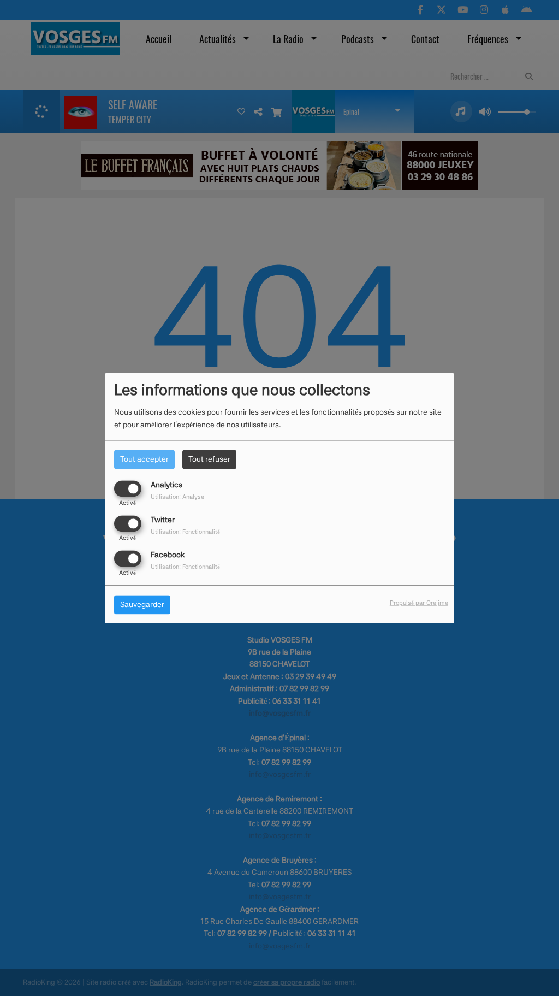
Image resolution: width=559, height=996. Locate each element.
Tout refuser (209, 459)
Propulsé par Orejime (419, 602)
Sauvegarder (142, 604)
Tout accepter (144, 459)
